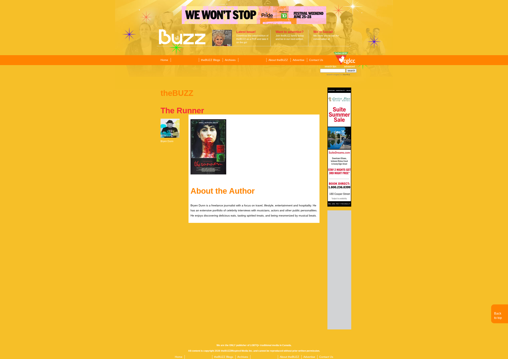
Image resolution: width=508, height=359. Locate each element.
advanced (349, 66)
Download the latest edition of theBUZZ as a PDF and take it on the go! (252, 39)
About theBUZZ (278, 60)
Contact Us (316, 60)
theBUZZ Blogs (210, 60)
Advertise (298, 60)
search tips (330, 66)
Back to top (498, 316)
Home (164, 60)
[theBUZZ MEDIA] (252, 60)
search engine (333, 74)
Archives (230, 60)
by (345, 74)
